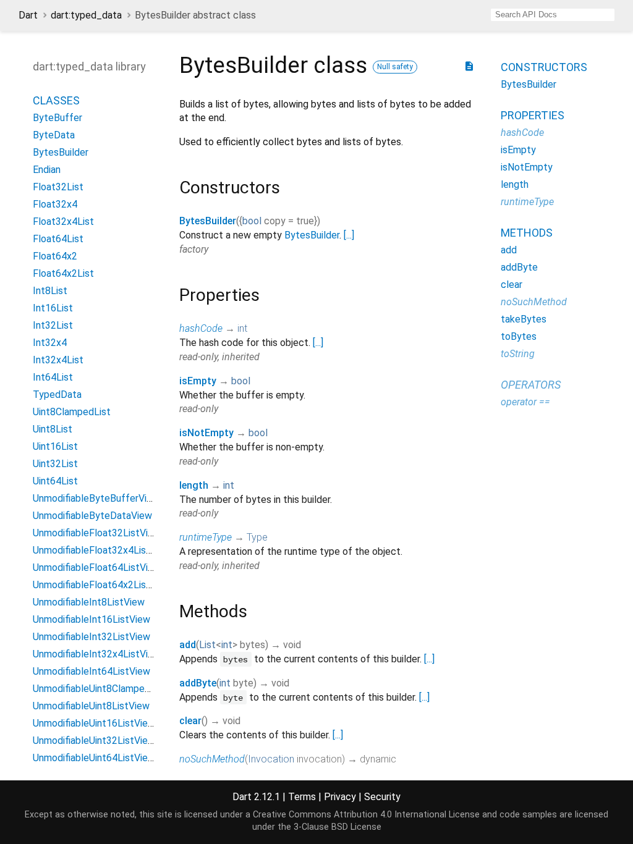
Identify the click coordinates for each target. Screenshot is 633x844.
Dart (28, 15)
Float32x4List (63, 221)
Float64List (58, 239)
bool (251, 221)
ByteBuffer (57, 118)
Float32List (58, 187)
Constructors (544, 67)
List (207, 645)
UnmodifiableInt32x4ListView (97, 654)
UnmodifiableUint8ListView (91, 706)
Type (257, 537)
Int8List (50, 291)
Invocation (271, 759)
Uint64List (55, 481)
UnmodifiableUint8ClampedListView (110, 688)
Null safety (395, 66)
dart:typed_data (86, 15)
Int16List (53, 308)
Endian (47, 169)
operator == (525, 402)
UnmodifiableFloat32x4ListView (102, 550)
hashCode (201, 328)
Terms (302, 797)
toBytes (519, 336)
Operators (531, 384)
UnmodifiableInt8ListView (89, 602)
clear (190, 721)
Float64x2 (55, 256)
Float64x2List (63, 273)
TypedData (57, 394)
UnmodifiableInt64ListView (91, 671)
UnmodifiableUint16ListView (94, 723)
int (242, 328)
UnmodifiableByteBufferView (96, 498)
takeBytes (523, 319)
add (187, 645)
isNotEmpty (206, 433)
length (193, 485)
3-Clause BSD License (337, 827)
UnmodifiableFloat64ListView (97, 567)
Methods (527, 232)
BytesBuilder (60, 152)
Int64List (53, 377)
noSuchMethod (212, 759)
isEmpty (197, 381)
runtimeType (205, 537)
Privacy (340, 797)
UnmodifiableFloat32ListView (97, 533)
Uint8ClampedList (72, 412)
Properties (532, 115)
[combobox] (552, 15)
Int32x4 (50, 342)
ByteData (54, 135)
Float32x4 (55, 204)
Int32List (53, 325)
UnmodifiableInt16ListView (91, 619)
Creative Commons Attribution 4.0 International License (366, 814)
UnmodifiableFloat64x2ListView (102, 585)
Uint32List (55, 464)
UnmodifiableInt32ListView (91, 637)
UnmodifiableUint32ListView (94, 740)
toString (518, 354)
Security (382, 797)
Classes (56, 100)
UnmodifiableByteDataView (92, 515)
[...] (349, 235)
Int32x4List (58, 360)
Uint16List (55, 446)
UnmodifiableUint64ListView (94, 758)
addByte (197, 683)
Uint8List (52, 429)
